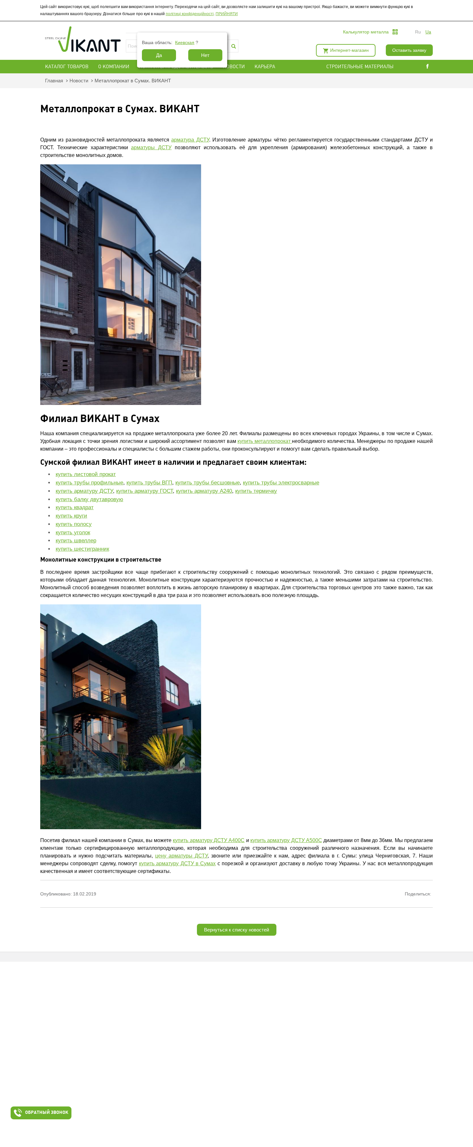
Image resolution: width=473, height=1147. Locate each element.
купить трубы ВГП (149, 483)
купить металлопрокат (264, 441)
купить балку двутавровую (89, 499)
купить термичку (256, 491)
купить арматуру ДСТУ (84, 491)
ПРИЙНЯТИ (227, 14)
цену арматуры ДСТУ (181, 855)
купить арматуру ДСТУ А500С (286, 840)
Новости (234, 66)
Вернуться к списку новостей (236, 929)
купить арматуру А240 (204, 491)
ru (418, 31)
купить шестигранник (82, 549)
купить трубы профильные (89, 483)
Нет (205, 55)
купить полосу (74, 524)
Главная (54, 80)
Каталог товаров (66, 66)
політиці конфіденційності (190, 14)
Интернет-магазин (349, 50)
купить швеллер (76, 540)
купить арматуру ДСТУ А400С (209, 840)
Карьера (265, 66)
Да (159, 55)
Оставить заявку (409, 50)
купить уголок (73, 532)
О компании (113, 66)
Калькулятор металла (366, 31)
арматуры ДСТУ (151, 147)
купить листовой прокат (86, 474)
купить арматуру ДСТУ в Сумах (177, 863)
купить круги (71, 516)
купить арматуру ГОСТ (144, 491)
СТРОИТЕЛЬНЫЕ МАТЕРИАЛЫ (360, 66)
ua (428, 31)
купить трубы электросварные (281, 483)
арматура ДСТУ (190, 139)
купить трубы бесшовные (207, 483)
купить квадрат (75, 507)
